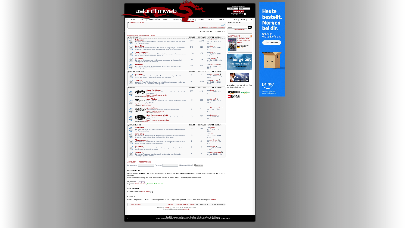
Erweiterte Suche (239, 30)
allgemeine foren (136, 71)
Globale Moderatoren (155, 184)
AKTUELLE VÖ (234, 36)
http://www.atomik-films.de (155, 111)
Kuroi (212, 90)
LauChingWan (215, 152)
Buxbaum (213, 115)
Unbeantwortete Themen (135, 35)
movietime (214, 140)
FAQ (200, 27)
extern (132, 87)
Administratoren (140, 184)
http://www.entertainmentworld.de (157, 120)
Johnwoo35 (214, 74)
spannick (157, 113)
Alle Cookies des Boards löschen (184, 204)
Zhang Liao (214, 64)
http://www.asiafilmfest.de (143, 104)
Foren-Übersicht (136, 204)
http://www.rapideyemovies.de (156, 95)
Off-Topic (139, 80)
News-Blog (139, 46)
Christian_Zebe (215, 108)
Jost (211, 46)
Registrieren (241, 6)
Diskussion (139, 40)
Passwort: (158, 165)
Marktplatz (139, 74)
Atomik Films (152, 108)
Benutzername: (132, 165)
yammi (212, 127)
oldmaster (213, 40)
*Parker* (213, 58)
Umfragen (139, 58)
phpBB (167, 207)
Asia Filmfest (151, 99)
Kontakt (208, 218)
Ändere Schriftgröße (223, 24)
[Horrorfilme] (239, 81)
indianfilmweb (135, 125)
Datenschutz (225, 218)
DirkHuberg (214, 80)
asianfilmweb (134, 37)
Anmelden (221, 27)
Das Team (170, 204)
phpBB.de (186, 209)
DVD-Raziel (145, 192)
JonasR (213, 99)
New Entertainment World (157, 115)
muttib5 (213, 199)
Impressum (216, 218)
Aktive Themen (150, 35)
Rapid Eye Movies (153, 90)
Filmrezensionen (142, 52)
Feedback (206, 27)
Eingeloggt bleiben (186, 165)
